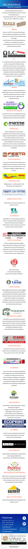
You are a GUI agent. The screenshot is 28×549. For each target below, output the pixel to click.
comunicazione (5, 529)
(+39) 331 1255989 (8, 524)
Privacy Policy (23, 530)
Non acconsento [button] (14, 546)
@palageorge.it (13, 529)
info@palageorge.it (6, 527)
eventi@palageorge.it (7, 531)
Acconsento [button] (14, 543)
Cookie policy (23, 528)
